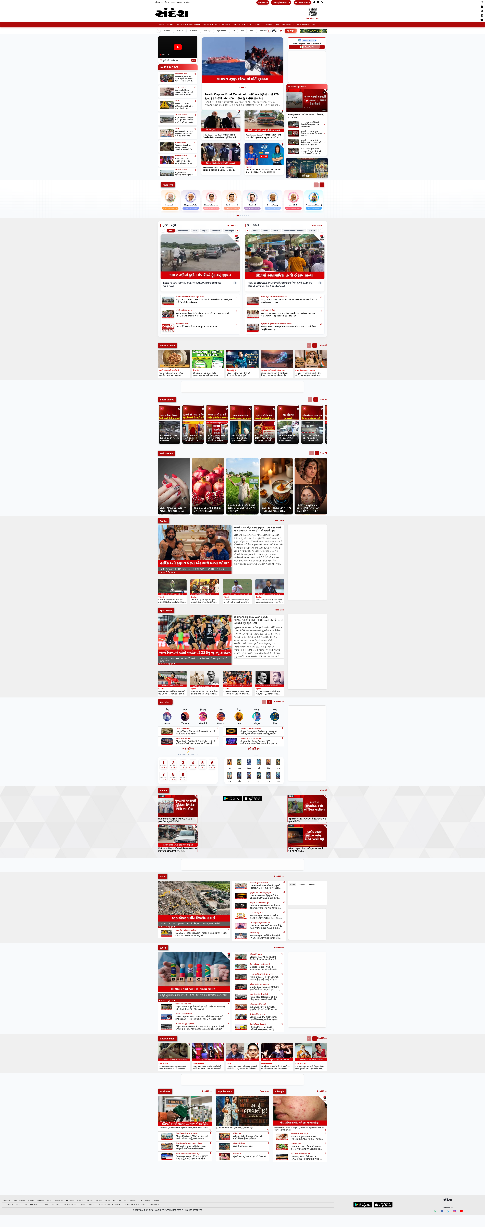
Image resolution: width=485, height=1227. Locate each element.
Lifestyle (286, 24)
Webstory (227, 24)
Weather (207, 24)
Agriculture (221, 31)
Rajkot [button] (204, 231)
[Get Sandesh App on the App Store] (383, 1204)
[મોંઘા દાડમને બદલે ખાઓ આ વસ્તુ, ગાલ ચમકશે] (208, 459)
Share (162, 572)
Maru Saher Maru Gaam (188, 24)
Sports (268, 24)
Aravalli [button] (276, 231)
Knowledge (207, 31)
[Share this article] (236, 297)
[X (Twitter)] (169, 572)
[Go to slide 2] (242, 87)
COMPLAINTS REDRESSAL (135, 1205)
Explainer (179, 31)
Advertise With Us (32, 1205)
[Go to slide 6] (248, 215)
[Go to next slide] (314, 345)
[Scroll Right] (269, 31)
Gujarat (170, 24)
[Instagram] (481, 15)
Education (193, 31)
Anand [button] (265, 231)
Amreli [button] (255, 231)
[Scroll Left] (159, 31)
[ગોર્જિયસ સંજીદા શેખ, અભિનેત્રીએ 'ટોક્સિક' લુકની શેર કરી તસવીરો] (311, 459)
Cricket (259, 24)
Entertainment (303, 24)
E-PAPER (264, 2)
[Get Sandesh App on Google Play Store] (363, 1204)
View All (323, 345)
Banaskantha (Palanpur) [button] (294, 231)
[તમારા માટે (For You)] (280, 30)
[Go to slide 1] (239, 87)
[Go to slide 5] (246, 215)
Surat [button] (195, 231)
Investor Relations (12, 1205)
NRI (251, 31)
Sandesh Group (87, 1205)
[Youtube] (481, 20)
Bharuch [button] (312, 231)
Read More (232, 226)
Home (161, 24)
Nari (242, 31)
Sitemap (55, 1205)
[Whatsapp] (481, 2)
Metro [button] (171, 231)
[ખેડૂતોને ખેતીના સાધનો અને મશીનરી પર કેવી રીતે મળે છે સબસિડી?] (242, 459)
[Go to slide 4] (244, 215)
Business (238, 24)
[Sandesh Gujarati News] (174, 13)
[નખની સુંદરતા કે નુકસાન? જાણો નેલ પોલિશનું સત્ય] (174, 459)
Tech (233, 31)
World (250, 24)
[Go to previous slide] (309, 345)
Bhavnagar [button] (229, 231)
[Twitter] (481, 11)
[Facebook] (481, 6)
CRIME (277, 24)
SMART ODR (154, 1205)
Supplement (280, 2)
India (217, 24)
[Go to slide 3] (245, 87)
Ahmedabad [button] (183, 231)
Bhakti (315, 24)
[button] (314, 2)
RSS (46, 1205)
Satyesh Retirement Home (110, 1205)
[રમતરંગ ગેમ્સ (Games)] (274, 30)
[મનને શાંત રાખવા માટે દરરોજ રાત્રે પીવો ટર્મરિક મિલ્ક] (276, 459)
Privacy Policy (70, 1205)
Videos (167, 31)
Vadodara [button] (216, 231)
